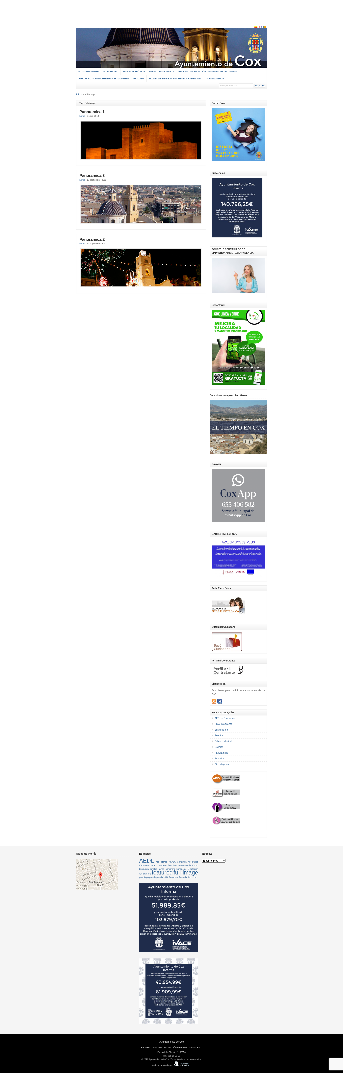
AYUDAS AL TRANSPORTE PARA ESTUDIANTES (103, 78)
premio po (144, 877)
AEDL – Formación (225, 718)
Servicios (219, 758)
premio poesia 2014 (158, 877)
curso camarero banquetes (173, 869)
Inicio (79, 94)
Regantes (173, 877)
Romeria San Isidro (188, 877)
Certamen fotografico (187, 862)
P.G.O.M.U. (139, 78)
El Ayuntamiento (88, 71)
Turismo (157, 1048)
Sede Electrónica (134, 71)
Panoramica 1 (92, 111)
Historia (145, 1048)
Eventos (219, 735)
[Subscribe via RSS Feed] (214, 701)
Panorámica (221, 752)
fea (149, 873)
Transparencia (214, 78)
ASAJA (172, 862)
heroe (82, 116)
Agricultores (161, 862)
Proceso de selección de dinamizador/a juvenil (208, 71)
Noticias (219, 747)
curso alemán (184, 865)
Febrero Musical (223, 741)
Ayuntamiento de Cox (171, 1041)
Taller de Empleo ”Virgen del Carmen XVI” (175, 78)
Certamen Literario (148, 865)
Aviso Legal (195, 1048)
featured (162, 872)
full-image (185, 872)
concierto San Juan (167, 865)
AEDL (146, 860)
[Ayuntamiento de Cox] (171, 66)
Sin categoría (222, 764)
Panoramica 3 (92, 175)
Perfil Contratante (161, 71)
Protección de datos (175, 1048)
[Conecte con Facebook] (219, 701)
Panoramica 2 (92, 239)
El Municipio (110, 71)
